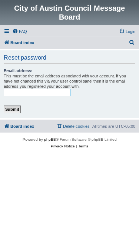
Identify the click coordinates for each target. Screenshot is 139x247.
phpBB (50, 139)
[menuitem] (19, 31)
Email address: (18, 71)
